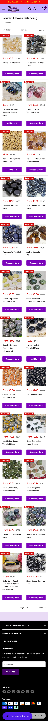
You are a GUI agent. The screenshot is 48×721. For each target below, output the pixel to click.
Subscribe (10, 672)
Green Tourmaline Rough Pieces (33, 442)
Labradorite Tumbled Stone (35, 64)
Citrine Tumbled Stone (11, 63)
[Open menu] (3, 9)
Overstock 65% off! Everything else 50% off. (24, 2)
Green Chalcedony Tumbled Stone (10, 489)
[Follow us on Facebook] (4, 691)
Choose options (12, 74)
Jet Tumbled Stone (34, 395)
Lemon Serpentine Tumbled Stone (10, 300)
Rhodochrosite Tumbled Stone (32, 110)
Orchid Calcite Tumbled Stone (8, 396)
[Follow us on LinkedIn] (32, 691)
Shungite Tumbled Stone (10, 206)
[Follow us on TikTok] (27, 691)
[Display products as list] (44, 30)
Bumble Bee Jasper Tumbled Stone (10, 442)
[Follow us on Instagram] (13, 691)
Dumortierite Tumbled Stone (11, 253)
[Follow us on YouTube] (23, 691)
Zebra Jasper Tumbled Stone (35, 582)
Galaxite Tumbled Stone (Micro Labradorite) (9, 348)
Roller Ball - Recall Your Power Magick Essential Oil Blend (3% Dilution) (10, 585)
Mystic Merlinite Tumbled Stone (33, 346)
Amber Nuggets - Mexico (33, 253)
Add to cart (12, 123)
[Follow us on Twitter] (9, 691)
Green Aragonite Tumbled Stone (33, 489)
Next (41, 607)
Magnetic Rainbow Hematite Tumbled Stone (10, 112)
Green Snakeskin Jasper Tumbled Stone (35, 300)
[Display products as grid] (40, 30)
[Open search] (29, 8)
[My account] (34, 8)
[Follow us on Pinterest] (18, 691)
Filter (8, 30)
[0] (43, 8)
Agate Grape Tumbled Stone (35, 535)
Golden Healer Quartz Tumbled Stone (35, 160)
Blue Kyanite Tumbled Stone (35, 206)
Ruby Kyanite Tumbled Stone (11, 535)
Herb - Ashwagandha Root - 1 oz (11, 160)
